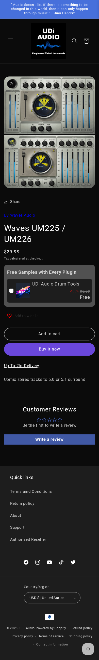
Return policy (22, 503)
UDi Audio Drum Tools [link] (55, 284)
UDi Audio (27, 628)
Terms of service (51, 636)
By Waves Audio (19, 215)
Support (17, 527)
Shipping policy (81, 636)
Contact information (52, 644)
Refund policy (82, 628)
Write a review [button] (49, 439)
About (15, 515)
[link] (23, 291)
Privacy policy (22, 636)
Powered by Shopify (51, 628)
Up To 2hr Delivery (21, 365)
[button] (10, 41)
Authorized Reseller (28, 539)
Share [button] (15, 201)
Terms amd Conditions (31, 491)
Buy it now (49, 349)
